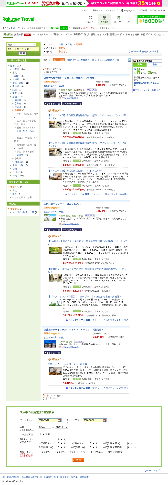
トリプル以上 (97, 452)
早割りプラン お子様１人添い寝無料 (67, 364)
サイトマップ (112, 10)
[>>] (130, 60)
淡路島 (20, 155)
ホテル (143, 70)
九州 (14, 172)
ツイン (83, 452)
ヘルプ (84, 10)
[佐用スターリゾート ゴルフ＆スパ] (89, 216)
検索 (78, 460)
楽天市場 (143, 10)
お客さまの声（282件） (55, 86)
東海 (14, 93)
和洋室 (119, 452)
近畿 (69, 44)
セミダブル (59, 452)
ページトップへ (154, 470)
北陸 (14, 90)
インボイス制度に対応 (23, 212)
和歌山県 (19, 162)
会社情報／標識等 (10, 477)
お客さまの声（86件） (54, 211)
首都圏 (15, 79)
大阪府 (18, 107)
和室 (110, 452)
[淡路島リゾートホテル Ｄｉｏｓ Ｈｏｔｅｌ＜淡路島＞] (78, 342)
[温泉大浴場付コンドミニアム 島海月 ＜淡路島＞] (91, 90)
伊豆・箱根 (17, 83)
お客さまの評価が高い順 (107, 59)
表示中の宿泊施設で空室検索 (145, 51)
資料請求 (84, 477)
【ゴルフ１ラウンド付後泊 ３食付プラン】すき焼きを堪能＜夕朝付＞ (84, 296)
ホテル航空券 (149, 73)
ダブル (72, 452)
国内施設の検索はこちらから (146, 84)
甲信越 (15, 86)
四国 (14, 169)
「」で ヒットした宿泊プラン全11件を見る (97, 194)
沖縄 (14, 175)
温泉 (14, 194)
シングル (46, 452)
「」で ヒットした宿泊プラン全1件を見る (98, 388)
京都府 (18, 103)
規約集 (74, 477)
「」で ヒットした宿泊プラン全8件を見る (98, 320)
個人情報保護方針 (30, 477)
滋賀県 (18, 100)
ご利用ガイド (97, 10)
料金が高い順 (87, 59)
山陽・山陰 (17, 165)
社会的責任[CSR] (49, 477)
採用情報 (64, 477)
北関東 (15, 76)
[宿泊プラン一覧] (52, 103)
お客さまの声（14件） (54, 337)
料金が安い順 (73, 59)
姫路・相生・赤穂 (25, 131)
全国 (61, 44)
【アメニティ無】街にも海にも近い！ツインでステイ (75, 170)
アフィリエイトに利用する (147, 90)
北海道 (15, 69)
